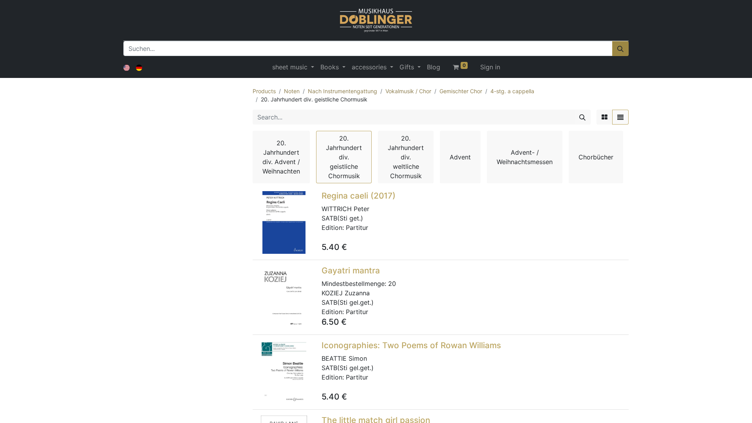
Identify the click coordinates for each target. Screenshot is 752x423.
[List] (620, 117)
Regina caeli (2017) (359, 196)
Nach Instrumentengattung (342, 91)
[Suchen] (620, 48)
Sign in (490, 67)
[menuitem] (433, 67)
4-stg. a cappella (512, 91)
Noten (292, 91)
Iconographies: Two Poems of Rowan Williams (411, 345)
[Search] (582, 117)
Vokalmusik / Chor (408, 91)
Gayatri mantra (351, 270)
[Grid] (605, 117)
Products (264, 91)
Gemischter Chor (460, 91)
